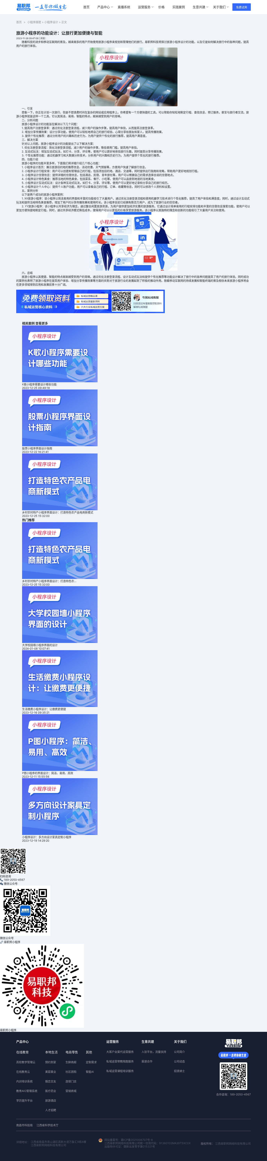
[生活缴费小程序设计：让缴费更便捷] (60, 678)
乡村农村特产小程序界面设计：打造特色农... (49, 581)
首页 (86, 7)
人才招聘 (50, 1110)
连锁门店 (70, 1081)
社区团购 (70, 1071)
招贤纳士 (179, 1071)
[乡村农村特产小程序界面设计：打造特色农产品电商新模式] (60, 481)
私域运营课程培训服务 (120, 1071)
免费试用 (241, 7)
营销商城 (70, 1090)
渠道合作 (147, 1061)
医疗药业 (50, 1090)
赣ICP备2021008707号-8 (137, 1139)
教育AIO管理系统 (26, 1090)
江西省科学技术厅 (47, 1125)
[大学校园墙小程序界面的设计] (60, 614)
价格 (161, 7)
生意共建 (199, 7)
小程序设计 (51, 22)
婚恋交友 (50, 1081)
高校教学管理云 (25, 1062)
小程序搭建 (34, 22)
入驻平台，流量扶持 (154, 1051)
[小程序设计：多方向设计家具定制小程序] (60, 806)
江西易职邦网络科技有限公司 (233, 1143)
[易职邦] (41, 7)
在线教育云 (23, 1071)
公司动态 (179, 1061)
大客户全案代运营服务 (120, 1051)
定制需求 (91, 1062)
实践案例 (178, 7)
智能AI (90, 1071)
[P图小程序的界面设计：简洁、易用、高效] (60, 742)
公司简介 (179, 1051)
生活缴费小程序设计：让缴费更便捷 (44, 709)
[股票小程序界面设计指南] (60, 417)
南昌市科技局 (24, 1125)
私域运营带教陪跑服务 (120, 1061)
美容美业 (50, 1071)
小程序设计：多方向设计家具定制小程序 (46, 837)
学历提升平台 (24, 1100)
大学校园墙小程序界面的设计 (40, 645)
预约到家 (50, 1062)
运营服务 (144, 7)
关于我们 (219, 7)
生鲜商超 (70, 1062)
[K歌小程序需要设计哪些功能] (60, 353)
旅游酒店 (50, 1100)
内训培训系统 (24, 1081)
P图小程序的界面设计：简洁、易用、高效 (47, 773)
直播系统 (124, 7)
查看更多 (41, 323)
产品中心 (103, 7)
